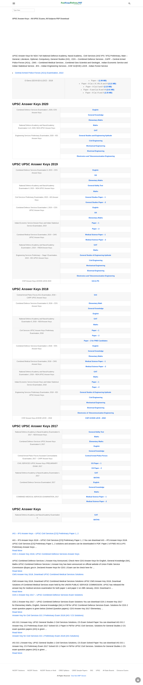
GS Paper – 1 (96, 463)
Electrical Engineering (95, 151)
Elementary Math (95, 303)
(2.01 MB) (110, 90)
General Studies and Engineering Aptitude (95, 135)
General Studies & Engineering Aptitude (95, 255)
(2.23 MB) (108, 87)
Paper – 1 (95, 223)
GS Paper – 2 (96, 468)
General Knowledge (95, 115)
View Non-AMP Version (78, 676)
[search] (129, 3)
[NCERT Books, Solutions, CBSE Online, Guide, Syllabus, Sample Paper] (71, 3)
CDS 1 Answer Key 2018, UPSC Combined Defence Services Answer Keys (45, 554)
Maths (95, 125)
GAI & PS (95, 281)
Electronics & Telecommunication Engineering (96, 413)
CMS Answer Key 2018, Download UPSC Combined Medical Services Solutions (47, 574)
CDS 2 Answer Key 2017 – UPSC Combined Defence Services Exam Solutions (47, 595)
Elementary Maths (96, 120)
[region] (71, 36)
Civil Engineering (95, 141)
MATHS (97, 478)
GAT (95, 130)
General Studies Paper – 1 (95, 197)
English (95, 110)
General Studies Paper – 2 (96, 202)
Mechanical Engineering (95, 146)
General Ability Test (95, 185)
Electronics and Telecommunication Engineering (96, 156)
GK (95, 175)
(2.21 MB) (112, 84)
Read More (17, 550)
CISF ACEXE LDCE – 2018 (95, 418)
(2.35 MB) (108, 93)
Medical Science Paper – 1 (95, 235)
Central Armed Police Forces (96, 456)
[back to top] (138, 680)
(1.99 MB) (102, 81)
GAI (95, 295)
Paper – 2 (95, 229)
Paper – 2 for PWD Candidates (95, 341)
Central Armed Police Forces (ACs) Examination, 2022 (39, 73)
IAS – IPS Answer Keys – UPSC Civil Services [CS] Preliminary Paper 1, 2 (45, 533)
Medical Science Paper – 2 (96, 240)
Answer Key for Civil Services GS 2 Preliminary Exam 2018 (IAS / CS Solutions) (47, 615)
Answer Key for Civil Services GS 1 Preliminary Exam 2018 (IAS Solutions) (45, 636)
